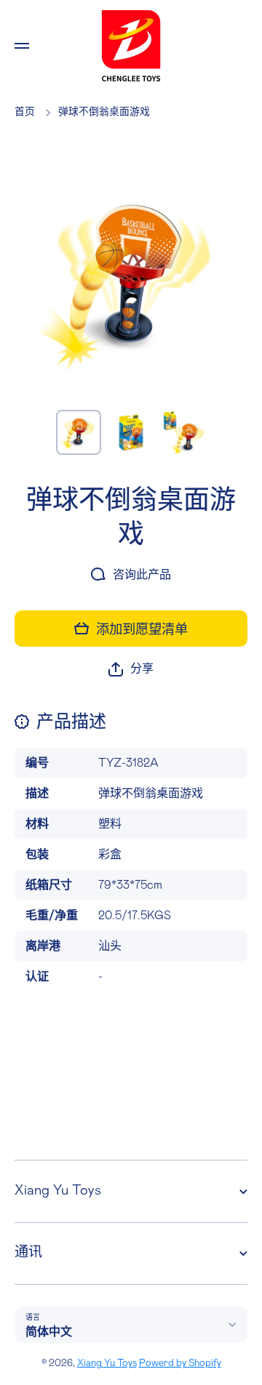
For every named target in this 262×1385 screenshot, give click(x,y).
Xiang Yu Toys (107, 1363)
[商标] (131, 45)
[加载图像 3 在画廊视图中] (183, 432)
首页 (25, 112)
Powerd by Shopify (180, 1363)
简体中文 (48, 1332)
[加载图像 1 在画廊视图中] (78, 432)
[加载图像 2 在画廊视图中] (131, 432)
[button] (131, 669)
